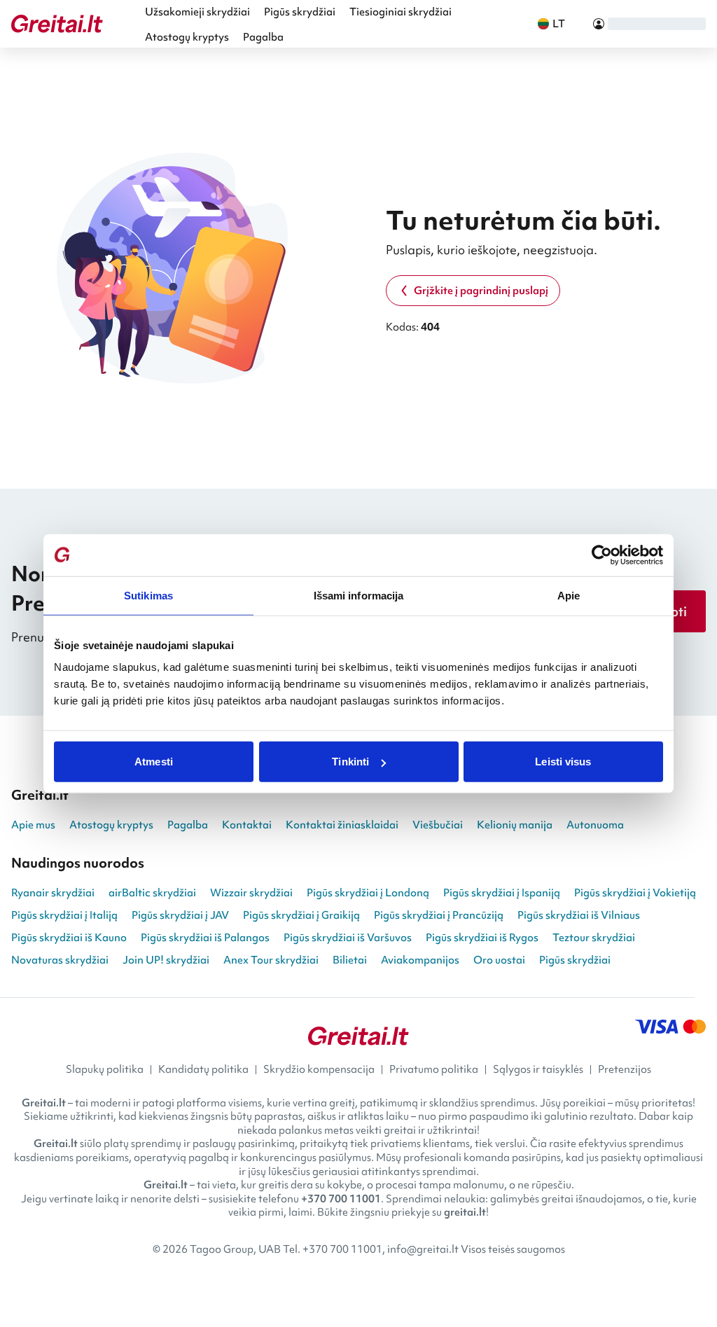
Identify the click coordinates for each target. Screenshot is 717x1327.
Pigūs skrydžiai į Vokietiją (635, 893)
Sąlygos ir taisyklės (538, 1069)
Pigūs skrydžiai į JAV (180, 915)
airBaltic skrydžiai (152, 893)
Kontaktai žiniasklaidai (342, 825)
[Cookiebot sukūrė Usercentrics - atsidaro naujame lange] (602, 554)
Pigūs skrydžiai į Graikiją (301, 915)
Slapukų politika (105, 1069)
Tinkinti (350, 761)
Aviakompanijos (420, 960)
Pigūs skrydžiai (299, 12)
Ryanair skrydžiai (53, 893)
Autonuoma (595, 825)
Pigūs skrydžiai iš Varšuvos (348, 938)
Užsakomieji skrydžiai (197, 12)
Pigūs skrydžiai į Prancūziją (438, 915)
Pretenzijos (624, 1069)
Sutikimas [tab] (148, 595)
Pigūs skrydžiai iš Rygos (482, 938)
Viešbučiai (437, 825)
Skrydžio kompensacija (319, 1069)
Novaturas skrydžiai (60, 960)
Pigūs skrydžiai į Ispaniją (501, 893)
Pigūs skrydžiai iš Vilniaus (578, 915)
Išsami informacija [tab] (359, 595)
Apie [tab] (568, 595)
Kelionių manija (514, 825)
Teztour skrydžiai (593, 938)
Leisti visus (563, 761)
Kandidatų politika (203, 1069)
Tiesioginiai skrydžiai (400, 12)
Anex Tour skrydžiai (271, 960)
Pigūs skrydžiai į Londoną (368, 893)
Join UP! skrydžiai (166, 960)
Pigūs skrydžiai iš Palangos (205, 938)
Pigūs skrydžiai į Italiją (64, 915)
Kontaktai (247, 825)
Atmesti (153, 761)
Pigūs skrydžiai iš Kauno (69, 938)
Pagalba (263, 37)
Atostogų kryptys (187, 37)
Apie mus (33, 825)
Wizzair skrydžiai (251, 893)
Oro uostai (499, 960)
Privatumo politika (433, 1069)
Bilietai (350, 960)
